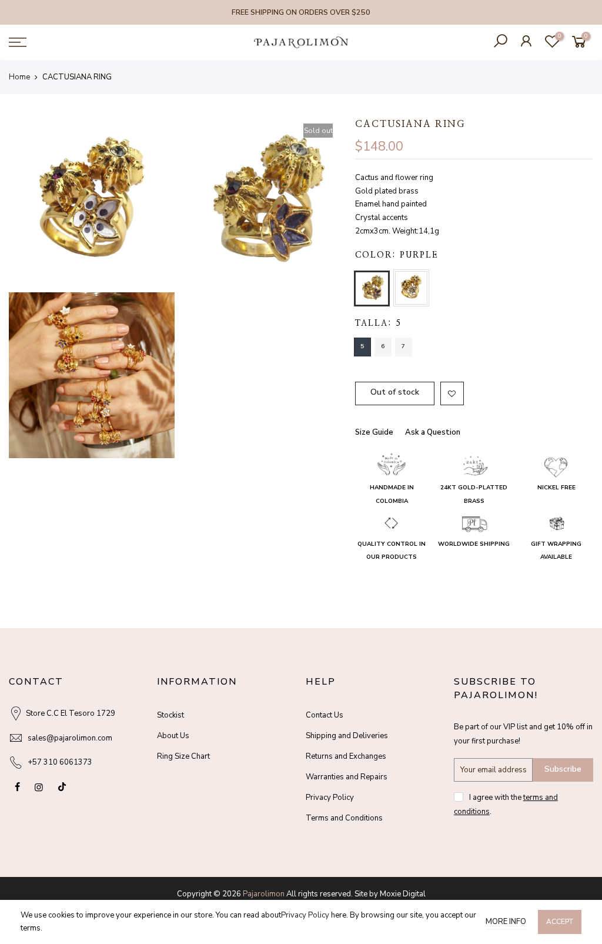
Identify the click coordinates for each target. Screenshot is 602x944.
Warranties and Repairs (346, 777)
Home (19, 77)
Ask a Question (432, 432)
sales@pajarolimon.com (70, 738)
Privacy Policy (330, 797)
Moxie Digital (403, 894)
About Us (173, 735)
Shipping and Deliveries (347, 735)
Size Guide (374, 432)
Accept (559, 921)
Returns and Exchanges (346, 756)
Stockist (170, 715)
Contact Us (324, 715)
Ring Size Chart (183, 756)
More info (506, 921)
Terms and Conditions (344, 818)
